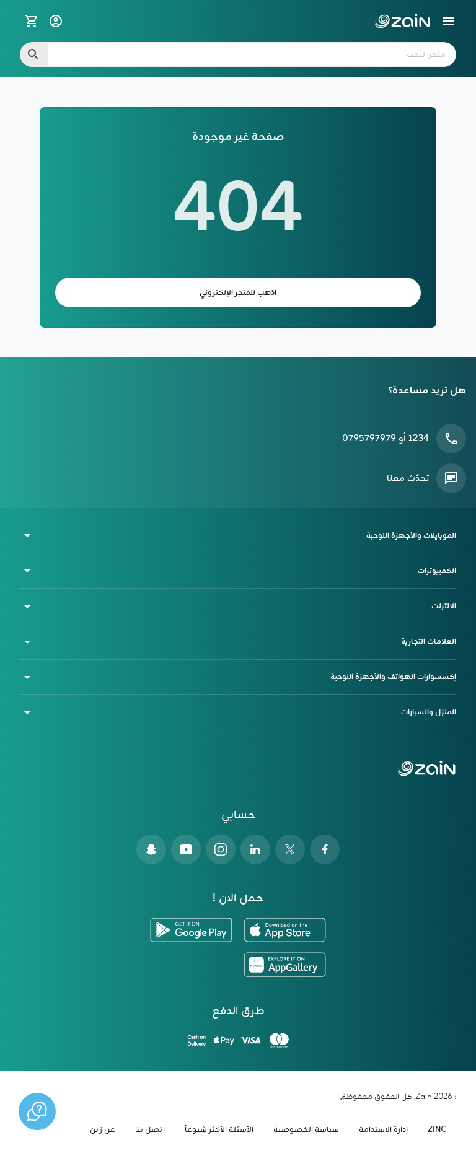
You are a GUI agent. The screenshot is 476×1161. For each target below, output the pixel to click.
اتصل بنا (150, 1129)
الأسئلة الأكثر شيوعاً (219, 1129)
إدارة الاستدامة (383, 1129)
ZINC (437, 1129)
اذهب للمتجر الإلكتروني (238, 292)
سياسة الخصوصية (306, 1129)
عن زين (102, 1129)
